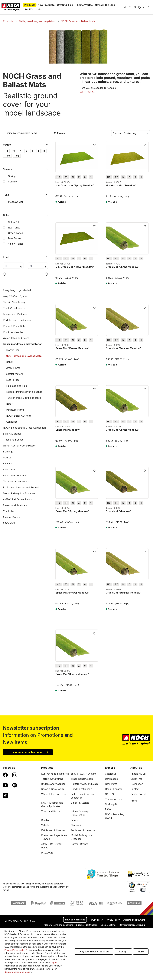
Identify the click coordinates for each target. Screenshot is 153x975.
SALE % (109, 794)
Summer (13, 181)
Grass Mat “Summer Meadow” (123, 348)
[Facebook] (5, 775)
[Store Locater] (134, 7)
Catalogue (110, 773)
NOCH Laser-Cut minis (19, 415)
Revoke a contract (75, 919)
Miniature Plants (15, 409)
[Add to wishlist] (94, 144)
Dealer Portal (138, 794)
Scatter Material (15, 373)
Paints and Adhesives (15, 475)
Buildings (8, 451)
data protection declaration (17, 972)
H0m (7, 156)
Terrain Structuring (14, 302)
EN (130, 7)
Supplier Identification (87, 925)
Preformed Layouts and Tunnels (21, 487)
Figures (7, 457)
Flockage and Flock (17, 385)
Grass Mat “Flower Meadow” (72, 348)
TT (13, 151)
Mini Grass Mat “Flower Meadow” (74, 266)
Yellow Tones (15, 243)
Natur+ (10, 403)
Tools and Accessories (16, 481)
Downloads (111, 778)
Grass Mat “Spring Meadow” (122, 266)
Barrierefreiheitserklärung (132, 925)
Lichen (9, 361)
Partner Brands (11, 517)
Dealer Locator (113, 788)
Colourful (13, 222)
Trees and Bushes (13, 439)
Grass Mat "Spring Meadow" (72, 511)
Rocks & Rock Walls (14, 326)
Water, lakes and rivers (16, 338)
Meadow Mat (15, 201)
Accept (123, 951)
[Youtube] (5, 785)
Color (6, 215)
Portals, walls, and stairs (17, 320)
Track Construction (14, 308)
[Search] (125, 7)
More (141, 951)
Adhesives (11, 421)
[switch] (143, 890)
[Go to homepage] (10, 7)
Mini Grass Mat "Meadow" (121, 185)
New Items (111, 783)
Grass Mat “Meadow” (68, 429)
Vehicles (7, 463)
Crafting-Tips (112, 804)
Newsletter (136, 783)
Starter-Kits (12, 349)
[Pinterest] (14, 785)
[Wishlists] (139, 7)
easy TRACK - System (15, 296)
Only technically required (94, 951)
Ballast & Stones (12, 433)
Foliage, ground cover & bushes (24, 391)
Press (133, 800)
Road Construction (13, 332)
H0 (6, 151)
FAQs (108, 809)
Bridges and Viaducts (15, 314)
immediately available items (22, 132)
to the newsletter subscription (26, 752)
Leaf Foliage (13, 379)
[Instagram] (14, 775)
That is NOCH (138, 773)
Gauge (7, 144)
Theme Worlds (113, 799)
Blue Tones (14, 238)
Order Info (136, 778)
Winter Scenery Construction (19, 445)
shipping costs (33, 883)
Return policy (96, 920)
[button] (87, 91)
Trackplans (9, 511)
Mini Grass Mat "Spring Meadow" (74, 185)
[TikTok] (5, 795)
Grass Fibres (13, 367)
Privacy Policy (113, 920)
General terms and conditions (58, 925)
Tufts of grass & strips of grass (23, 397)
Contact (134, 788)
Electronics (9, 469)
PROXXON (9, 523)
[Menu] (148, 883)
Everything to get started (17, 290)
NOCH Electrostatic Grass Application (24, 427)
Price (6, 257)
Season (7, 169)
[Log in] (144, 7)
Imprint (54, 962)
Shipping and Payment (134, 920)
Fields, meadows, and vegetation (22, 343)
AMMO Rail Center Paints (17, 499)
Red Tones (14, 227)
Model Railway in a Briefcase (19, 493)
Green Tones (15, 232)
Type (6, 194)
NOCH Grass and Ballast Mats (24, 355)
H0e (16, 156)
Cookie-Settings (109, 925)
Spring (12, 176)
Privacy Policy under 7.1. (16, 950)
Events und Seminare (15, 505)
